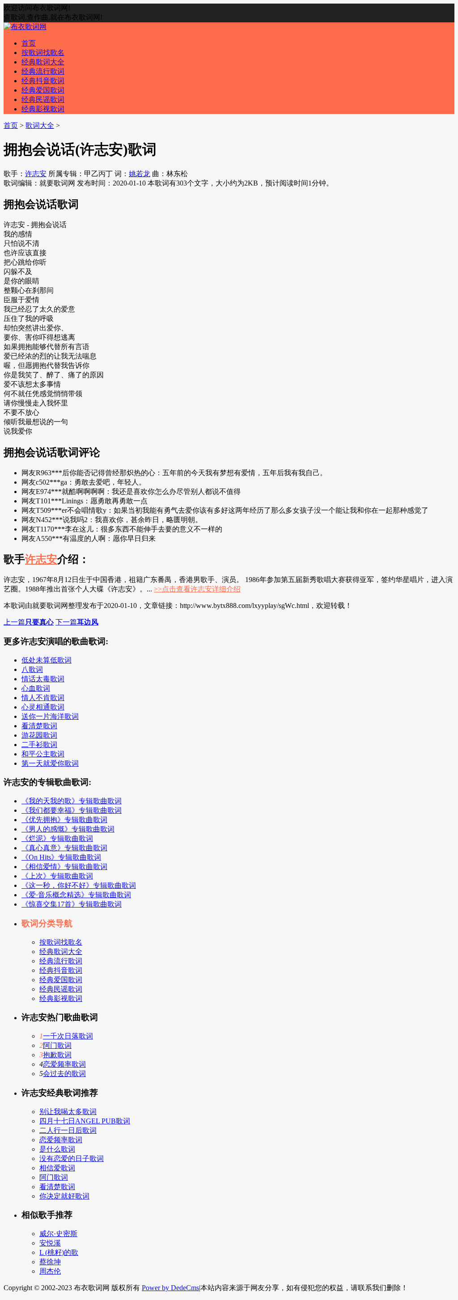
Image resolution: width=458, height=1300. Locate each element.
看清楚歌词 (39, 726)
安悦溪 (50, 1243)
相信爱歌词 (57, 1168)
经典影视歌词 (42, 109)
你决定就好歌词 (64, 1196)
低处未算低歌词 (46, 660)
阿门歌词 (57, 1045)
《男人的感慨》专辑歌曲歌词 (67, 829)
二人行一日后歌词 (68, 1130)
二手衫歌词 (39, 744)
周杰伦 (50, 1271)
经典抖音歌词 (42, 80)
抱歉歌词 (57, 1055)
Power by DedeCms (170, 1288)
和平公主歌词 (42, 754)
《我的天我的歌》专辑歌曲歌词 (71, 801)
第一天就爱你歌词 (50, 763)
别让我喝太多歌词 (68, 1111)
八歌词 (32, 669)
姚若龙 (139, 173)
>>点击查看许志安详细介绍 (197, 589)
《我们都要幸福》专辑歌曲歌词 (71, 810)
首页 (28, 43)
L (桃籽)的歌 (58, 1252)
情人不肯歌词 (42, 697)
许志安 (36, 173)
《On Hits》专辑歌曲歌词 (61, 857)
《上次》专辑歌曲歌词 (57, 876)
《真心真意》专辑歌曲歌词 (64, 848)
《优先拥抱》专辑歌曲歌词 (64, 819)
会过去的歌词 (64, 1073)
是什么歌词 (57, 1149)
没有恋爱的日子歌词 (71, 1158)
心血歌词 (35, 688)
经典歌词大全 (42, 62)
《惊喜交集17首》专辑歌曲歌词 (71, 904)
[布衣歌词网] (25, 26)
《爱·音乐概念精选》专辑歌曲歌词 (76, 895)
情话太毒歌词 (42, 679)
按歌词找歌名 (42, 52)
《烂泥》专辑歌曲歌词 (57, 838)
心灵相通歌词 (42, 707)
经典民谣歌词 (42, 99)
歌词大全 (39, 125)
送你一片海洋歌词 (50, 716)
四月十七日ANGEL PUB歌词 (84, 1121)
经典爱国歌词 (42, 90)
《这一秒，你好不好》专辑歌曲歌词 (78, 885)
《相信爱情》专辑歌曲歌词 (64, 866)
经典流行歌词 (42, 71)
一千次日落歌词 (68, 1036)
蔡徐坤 (50, 1262)
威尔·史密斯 (58, 1233)
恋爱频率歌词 (64, 1064)
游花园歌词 (39, 735)
